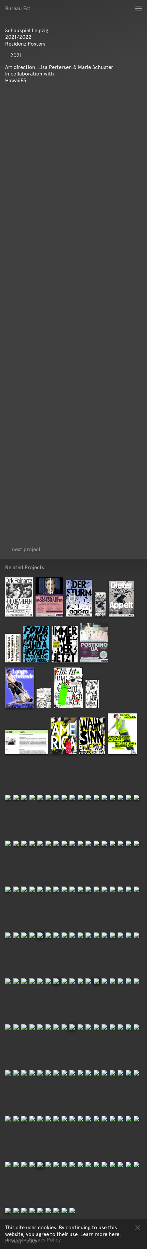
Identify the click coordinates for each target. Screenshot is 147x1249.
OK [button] (138, 1227)
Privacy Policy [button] (21, 1240)
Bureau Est (17, 8)
